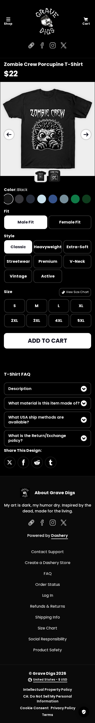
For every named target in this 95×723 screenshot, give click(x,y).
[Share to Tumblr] (51, 462)
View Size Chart (77, 292)
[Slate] (64, 199)
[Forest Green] (86, 199)
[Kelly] (75, 199)
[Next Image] (86, 134)
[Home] (46, 21)
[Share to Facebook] (23, 462)
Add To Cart (47, 341)
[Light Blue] (41, 199)
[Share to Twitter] (10, 462)
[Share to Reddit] (37, 462)
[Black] (8, 199)
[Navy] (30, 199)
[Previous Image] (9, 134)
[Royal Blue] (52, 199)
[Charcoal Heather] (19, 199)
